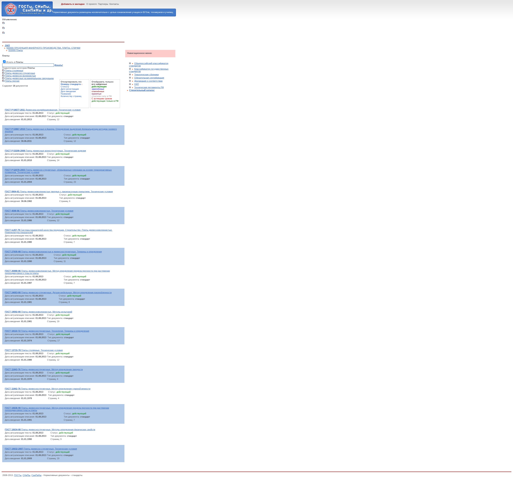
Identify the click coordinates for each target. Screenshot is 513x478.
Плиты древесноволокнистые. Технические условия (39, 211)
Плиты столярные (14, 70)
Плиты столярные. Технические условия (34, 350)
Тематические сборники (146, 74)
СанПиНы (36, 475)
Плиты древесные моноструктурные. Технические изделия (45, 150)
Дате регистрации (70, 89)
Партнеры (103, 4)
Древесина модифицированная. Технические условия (43, 110)
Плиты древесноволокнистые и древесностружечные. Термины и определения (53, 251)
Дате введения (68, 91)
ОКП (136, 84)
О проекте (91, 4)
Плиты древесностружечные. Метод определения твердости (44, 369)
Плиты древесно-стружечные (20, 73)
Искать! (59, 65)
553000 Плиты (15, 50)
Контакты (114, 4)
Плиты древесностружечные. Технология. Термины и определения (47, 331)
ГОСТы (17, 475)
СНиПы (26, 475)
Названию (66, 94)
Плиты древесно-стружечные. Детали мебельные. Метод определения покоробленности (58, 292)
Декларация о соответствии (148, 81)
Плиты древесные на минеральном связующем (29, 78)
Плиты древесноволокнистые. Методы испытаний (38, 312)
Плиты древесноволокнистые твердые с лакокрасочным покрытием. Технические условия (59, 191)
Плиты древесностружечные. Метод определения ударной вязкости (47, 388)
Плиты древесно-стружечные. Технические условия (41, 449)
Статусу (65, 86)
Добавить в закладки (73, 4)
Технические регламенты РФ (149, 87)
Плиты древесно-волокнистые (20, 76)
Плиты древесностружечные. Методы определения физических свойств (50, 429)
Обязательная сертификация (149, 78)
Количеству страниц (71, 96)
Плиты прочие (12, 81)
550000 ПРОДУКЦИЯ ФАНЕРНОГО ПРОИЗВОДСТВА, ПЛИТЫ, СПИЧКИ (43, 48)
